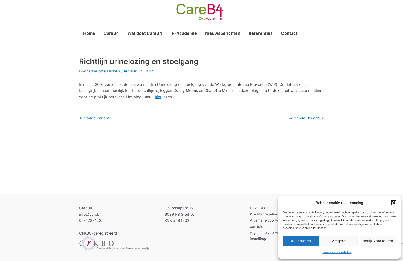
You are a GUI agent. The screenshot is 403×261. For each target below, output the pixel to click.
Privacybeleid (261, 208)
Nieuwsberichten (222, 33)
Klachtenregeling (264, 214)
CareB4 (111, 33)
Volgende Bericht (306, 118)
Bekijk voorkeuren (378, 241)
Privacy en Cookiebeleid (337, 252)
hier (158, 96)
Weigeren (339, 241)
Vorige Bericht (94, 118)
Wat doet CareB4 (144, 33)
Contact (289, 33)
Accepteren (301, 241)
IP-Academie (183, 33)
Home (89, 33)
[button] (393, 202)
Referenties (261, 33)
